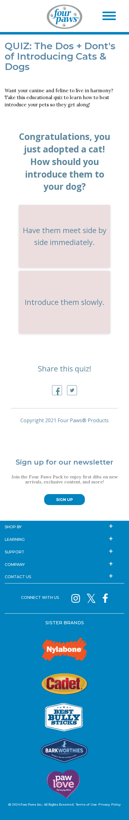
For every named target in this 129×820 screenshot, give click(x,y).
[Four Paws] (64, 17)
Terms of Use (86, 804)
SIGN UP (64, 499)
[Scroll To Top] (113, 806)
